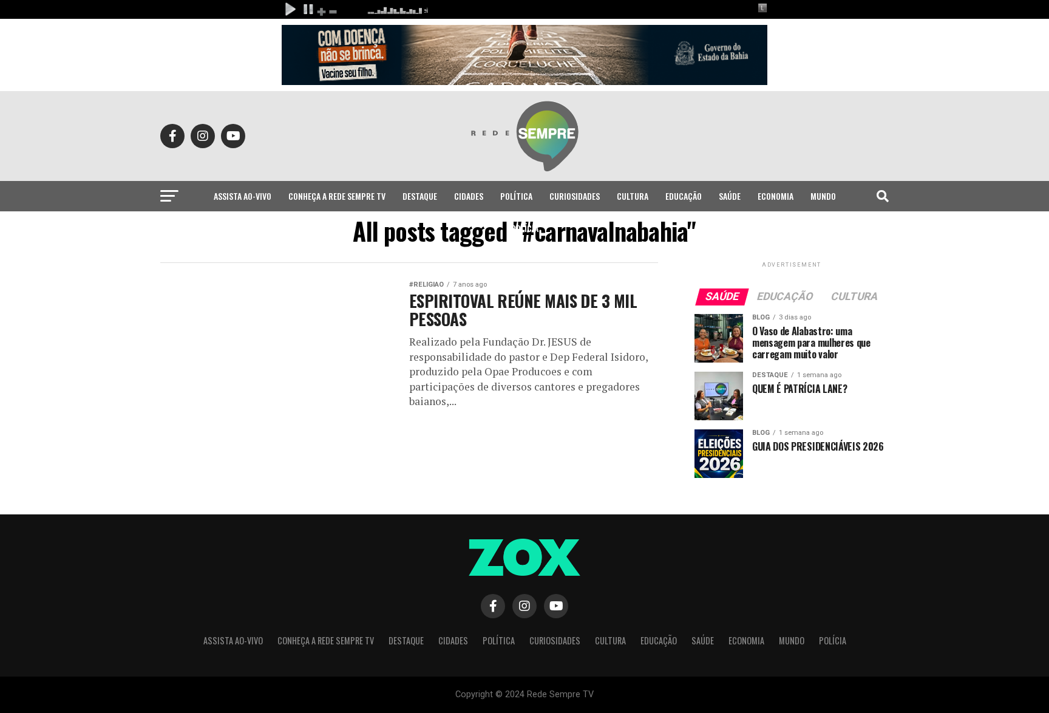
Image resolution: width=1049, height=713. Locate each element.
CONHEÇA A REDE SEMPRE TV (336, 195)
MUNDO (823, 195)
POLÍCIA (524, 228)
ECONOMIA (775, 195)
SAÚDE (730, 195)
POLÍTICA (516, 195)
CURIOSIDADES (574, 195)
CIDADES (468, 195)
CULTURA (632, 195)
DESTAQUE (419, 195)
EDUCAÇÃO (683, 195)
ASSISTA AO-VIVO (242, 195)
